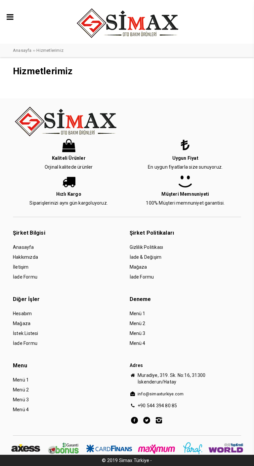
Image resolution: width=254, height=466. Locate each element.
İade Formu (25, 277)
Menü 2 (138, 323)
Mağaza (138, 267)
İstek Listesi (25, 333)
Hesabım (22, 313)
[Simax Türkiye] (127, 38)
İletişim (21, 267)
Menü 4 (138, 343)
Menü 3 (138, 333)
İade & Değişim (146, 257)
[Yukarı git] (242, 454)
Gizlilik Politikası (146, 247)
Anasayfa (23, 247)
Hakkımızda (25, 257)
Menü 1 (138, 313)
